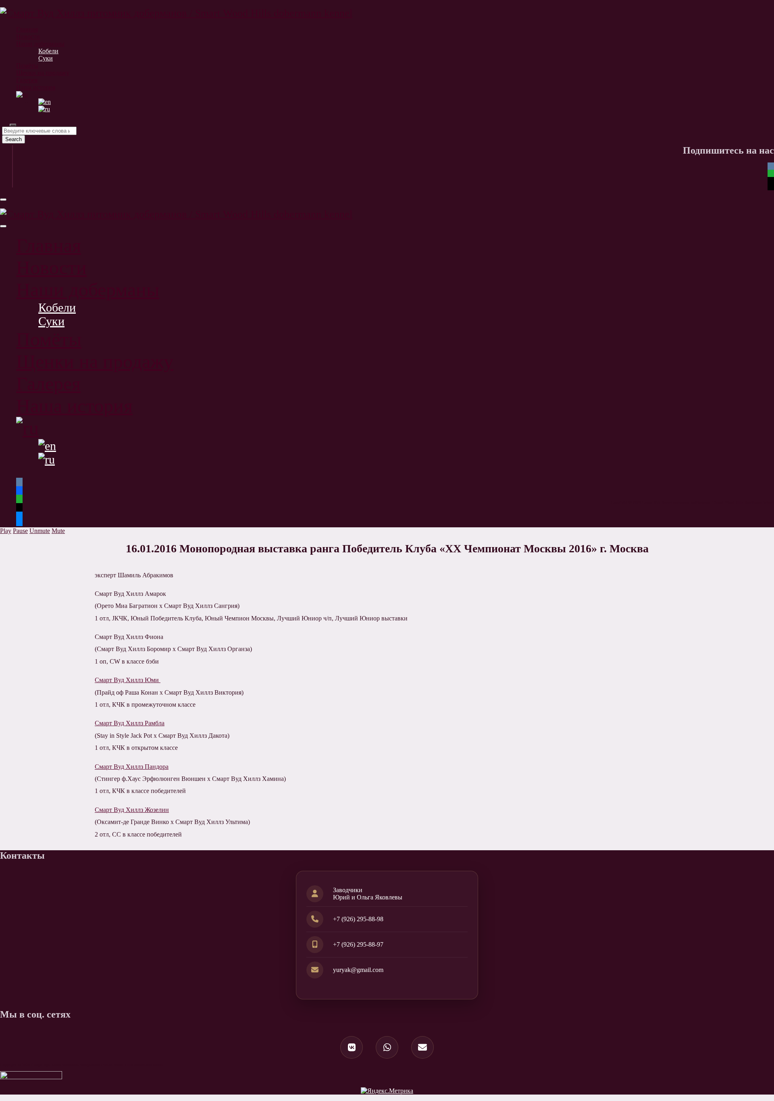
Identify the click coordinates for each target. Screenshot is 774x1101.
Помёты (27, 65)
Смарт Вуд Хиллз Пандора (132, 766)
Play (5, 530)
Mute (58, 530)
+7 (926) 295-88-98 (358, 919)
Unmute (39, 530)
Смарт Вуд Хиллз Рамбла (129, 723)
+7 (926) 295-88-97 (358, 944)
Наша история (35, 87)
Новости (28, 36)
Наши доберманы (40, 43)
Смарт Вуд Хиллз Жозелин (132, 809)
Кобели (48, 51)
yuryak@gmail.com (358, 969)
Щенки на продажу (42, 72)
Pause (20, 530)
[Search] (13, 125)
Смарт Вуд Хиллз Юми (127, 679)
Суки (45, 58)
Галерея (26, 80)
